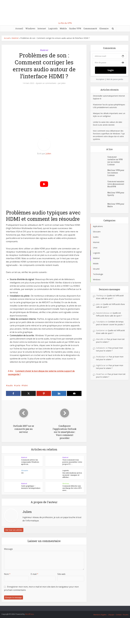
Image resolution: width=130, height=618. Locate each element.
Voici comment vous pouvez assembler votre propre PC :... (72, 462)
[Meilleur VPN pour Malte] (100, 206)
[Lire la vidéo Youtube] (44, 184)
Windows (30, 28)
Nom (7, 574)
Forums (125, 614)
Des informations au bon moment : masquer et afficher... (72, 475)
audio (10, 385)
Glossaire (104, 28)
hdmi (25, 385)
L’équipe (111, 614)
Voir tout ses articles (13, 530)
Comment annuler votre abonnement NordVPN (115, 184)
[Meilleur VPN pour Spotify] (100, 195)
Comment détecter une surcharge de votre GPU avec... (72, 488)
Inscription (100, 79)
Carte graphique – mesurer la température (30, 487)
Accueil (19, 28)
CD (22, 473)
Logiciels (53, 28)
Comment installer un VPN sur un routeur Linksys (115, 161)
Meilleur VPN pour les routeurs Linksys (115, 172)
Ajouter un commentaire (46, 83)
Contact (118, 614)
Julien (63, 83)
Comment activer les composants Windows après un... (30, 462)
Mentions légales (100, 614)
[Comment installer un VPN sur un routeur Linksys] (100, 159)
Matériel (15, 38)
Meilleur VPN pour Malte (115, 205)
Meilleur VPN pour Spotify (115, 193)
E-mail (34, 574)
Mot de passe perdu (115, 79)
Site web (61, 574)
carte (17, 385)
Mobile (63, 28)
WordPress (29, 614)
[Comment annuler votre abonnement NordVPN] (100, 184)
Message (8, 549)
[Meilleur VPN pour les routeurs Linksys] (100, 172)
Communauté (90, 28)
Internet (41, 28)
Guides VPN (75, 28)
